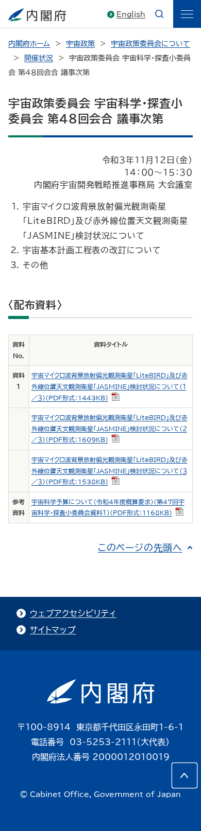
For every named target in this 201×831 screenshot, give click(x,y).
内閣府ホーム (29, 43)
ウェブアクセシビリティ (73, 613)
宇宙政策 (80, 43)
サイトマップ (53, 630)
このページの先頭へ (140, 547)
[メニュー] (187, 14)
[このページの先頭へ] (184, 775)
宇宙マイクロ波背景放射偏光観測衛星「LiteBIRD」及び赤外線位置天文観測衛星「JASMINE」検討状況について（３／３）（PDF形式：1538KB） (109, 470)
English (130, 14)
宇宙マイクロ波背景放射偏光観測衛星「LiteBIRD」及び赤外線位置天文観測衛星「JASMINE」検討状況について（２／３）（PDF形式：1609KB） (109, 428)
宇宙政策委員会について (150, 43)
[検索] (159, 14)
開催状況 (38, 58)
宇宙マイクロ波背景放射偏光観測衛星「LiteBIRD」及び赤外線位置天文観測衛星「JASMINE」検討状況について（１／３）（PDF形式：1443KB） (109, 386)
